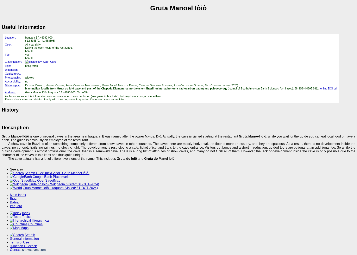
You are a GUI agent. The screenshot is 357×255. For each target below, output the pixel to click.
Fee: (7, 54)
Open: (8, 44)
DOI (330, 88)
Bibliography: (12, 85)
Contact (28, 249)
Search (30, 235)
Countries (35, 224)
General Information (24, 238)
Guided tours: (13, 73)
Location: (10, 37)
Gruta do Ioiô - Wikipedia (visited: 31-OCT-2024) (64, 184)
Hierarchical (41, 220)
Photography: (13, 77)
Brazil (14, 198)
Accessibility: (13, 81)
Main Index (18, 195)
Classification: (13, 61)
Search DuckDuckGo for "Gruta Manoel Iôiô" (57, 173)
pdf (335, 88)
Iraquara (16, 206)
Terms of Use (19, 242)
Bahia (14, 202)
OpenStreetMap (48, 180)
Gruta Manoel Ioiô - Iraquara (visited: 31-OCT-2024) (60, 188)
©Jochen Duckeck (23, 246)
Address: (10, 92)
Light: (8, 65)
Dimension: (11, 69)
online (323, 88)
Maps (24, 228)
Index (26, 213)
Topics (26, 217)
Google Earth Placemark (51, 177)
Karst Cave (49, 61)
